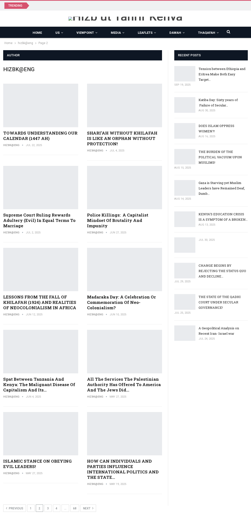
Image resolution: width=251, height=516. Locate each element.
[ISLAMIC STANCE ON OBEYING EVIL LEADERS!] (40, 434)
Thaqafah (206, 32)
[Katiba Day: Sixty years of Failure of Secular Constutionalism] (184, 105)
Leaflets (145, 32)
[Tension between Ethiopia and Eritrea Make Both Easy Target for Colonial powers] (184, 74)
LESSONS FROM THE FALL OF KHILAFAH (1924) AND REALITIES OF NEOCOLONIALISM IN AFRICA (39, 302)
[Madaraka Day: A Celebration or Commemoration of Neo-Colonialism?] (124, 269)
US (57, 32)
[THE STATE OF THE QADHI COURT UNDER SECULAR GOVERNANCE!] (184, 302)
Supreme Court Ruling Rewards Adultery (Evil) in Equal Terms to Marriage (39, 220)
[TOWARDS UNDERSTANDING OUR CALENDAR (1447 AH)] (40, 105)
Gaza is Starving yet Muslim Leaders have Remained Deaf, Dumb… (222, 188)
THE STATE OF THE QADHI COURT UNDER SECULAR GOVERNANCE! (220, 302)
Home (37, 32)
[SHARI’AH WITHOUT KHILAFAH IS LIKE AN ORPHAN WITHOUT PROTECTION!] (124, 105)
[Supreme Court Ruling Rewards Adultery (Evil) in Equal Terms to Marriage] (40, 187)
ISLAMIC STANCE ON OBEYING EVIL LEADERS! (37, 463)
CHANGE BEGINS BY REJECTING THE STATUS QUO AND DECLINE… (222, 270)
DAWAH (175, 32)
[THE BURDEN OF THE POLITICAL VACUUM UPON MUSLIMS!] (184, 157)
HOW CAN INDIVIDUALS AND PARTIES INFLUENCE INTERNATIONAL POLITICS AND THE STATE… (123, 469)
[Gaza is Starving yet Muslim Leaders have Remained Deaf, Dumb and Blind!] (184, 188)
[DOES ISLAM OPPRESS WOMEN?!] (184, 131)
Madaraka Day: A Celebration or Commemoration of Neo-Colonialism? (121, 302)
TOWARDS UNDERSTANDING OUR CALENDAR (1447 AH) (40, 135)
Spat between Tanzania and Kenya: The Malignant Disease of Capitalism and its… (39, 384)
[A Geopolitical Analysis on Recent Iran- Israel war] (184, 333)
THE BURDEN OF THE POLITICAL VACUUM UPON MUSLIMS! (220, 157)
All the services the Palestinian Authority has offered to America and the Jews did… (124, 384)
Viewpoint (85, 32)
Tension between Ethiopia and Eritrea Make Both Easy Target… (222, 74)
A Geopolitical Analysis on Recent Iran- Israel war (75, 5)
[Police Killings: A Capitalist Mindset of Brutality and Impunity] (124, 187)
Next (87, 508)
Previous (15, 508)
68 (74, 508)
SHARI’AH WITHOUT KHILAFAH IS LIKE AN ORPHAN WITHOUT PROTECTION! (122, 138)
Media (116, 32)
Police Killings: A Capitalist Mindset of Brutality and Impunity (117, 220)
